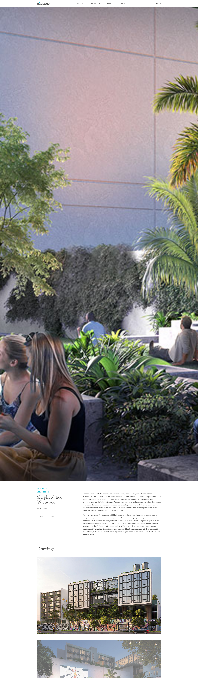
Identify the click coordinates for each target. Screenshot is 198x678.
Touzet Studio (102, 496)
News (109, 3)
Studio (80, 3)
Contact (123, 3)
